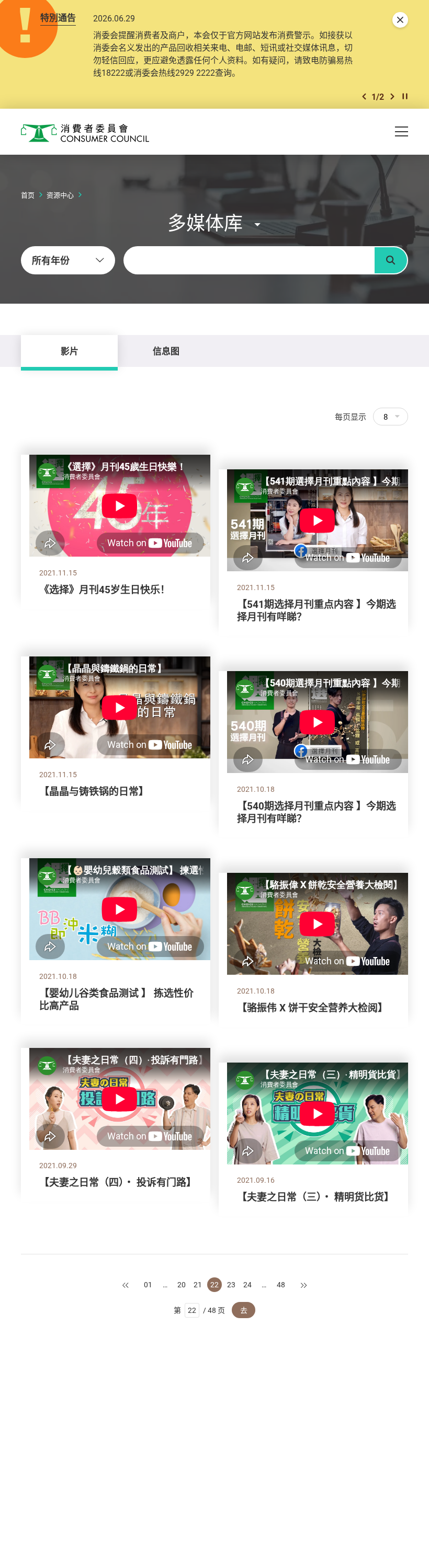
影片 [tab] (69, 351)
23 (231, 1284)
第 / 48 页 (199, 1310)
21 (198, 1284)
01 (148, 1284)
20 (181, 1284)
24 (247, 1284)
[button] (364, 96)
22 (214, 1284)
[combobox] (68, 260)
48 (281, 1284)
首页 (28, 195)
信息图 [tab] (166, 351)
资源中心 (60, 195)
